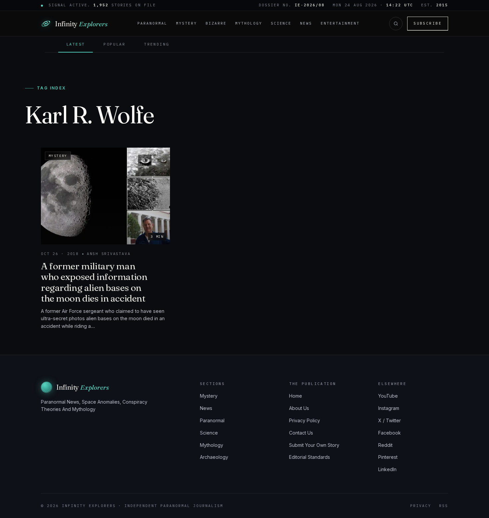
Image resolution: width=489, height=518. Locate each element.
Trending (156, 44)
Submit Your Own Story (314, 445)
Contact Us (301, 433)
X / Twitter (389, 420)
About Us (299, 408)
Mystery (186, 23)
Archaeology (214, 457)
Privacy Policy (304, 420)
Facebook (389, 433)
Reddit (385, 445)
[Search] (396, 23)
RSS (443, 505)
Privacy (420, 505)
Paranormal (152, 23)
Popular (114, 44)
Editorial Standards (309, 457)
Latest (75, 44)
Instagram (388, 408)
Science (281, 23)
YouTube (388, 396)
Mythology (248, 23)
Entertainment (340, 23)
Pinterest (388, 457)
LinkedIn (387, 469)
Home (295, 396)
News (306, 23)
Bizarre (216, 23)
